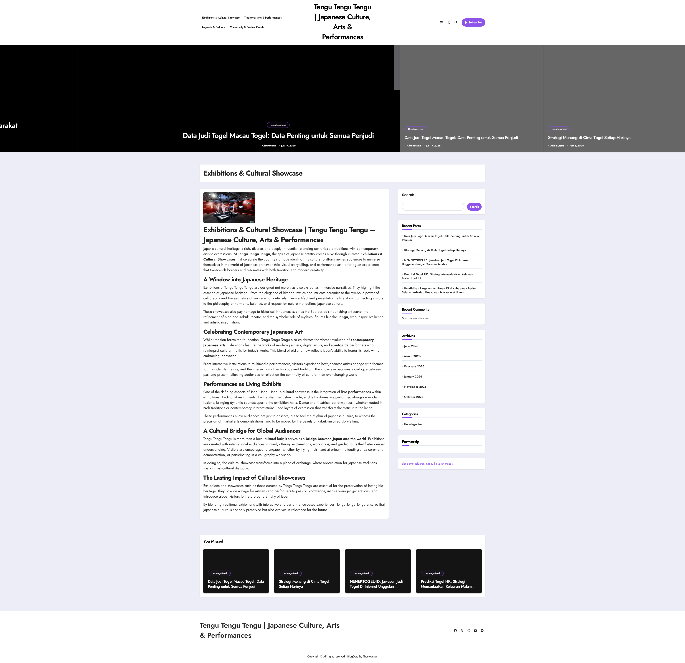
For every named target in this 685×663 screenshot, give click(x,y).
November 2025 (415, 387)
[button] (393, 99)
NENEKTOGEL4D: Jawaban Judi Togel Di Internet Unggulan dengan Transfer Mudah (436, 262)
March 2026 (412, 356)
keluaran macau (424, 464)
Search (408, 195)
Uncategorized (199, 125)
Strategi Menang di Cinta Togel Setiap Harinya (589, 137)
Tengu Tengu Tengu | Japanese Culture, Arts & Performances (342, 22)
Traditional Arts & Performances (263, 18)
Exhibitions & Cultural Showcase (221, 18)
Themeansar (370, 656)
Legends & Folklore (213, 27)
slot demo (408, 464)
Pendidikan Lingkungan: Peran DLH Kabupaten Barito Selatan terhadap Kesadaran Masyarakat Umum (439, 290)
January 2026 (413, 377)
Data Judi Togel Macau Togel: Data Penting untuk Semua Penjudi (198, 135)
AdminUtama (189, 145)
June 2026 (411, 346)
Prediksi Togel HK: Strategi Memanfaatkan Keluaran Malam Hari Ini (437, 276)
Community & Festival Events (247, 27)
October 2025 (413, 397)
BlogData (352, 656)
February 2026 (414, 366)
